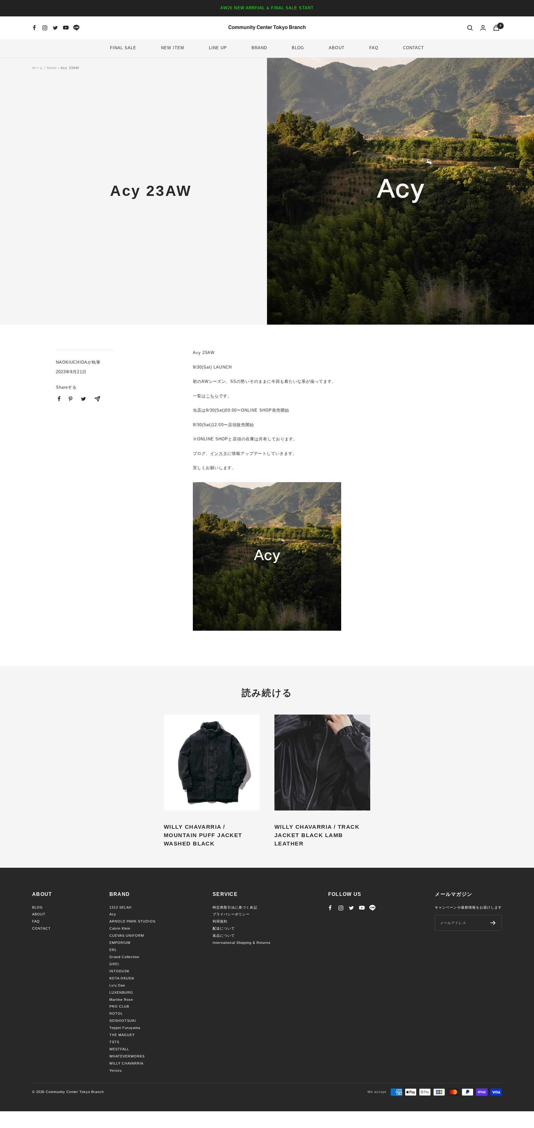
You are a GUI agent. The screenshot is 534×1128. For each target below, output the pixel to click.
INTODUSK (119, 971)
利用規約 (220, 921)
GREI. (114, 964)
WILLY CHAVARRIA (126, 1063)
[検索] (470, 28)
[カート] (496, 28)
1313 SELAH (120, 907)
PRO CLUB (119, 1006)
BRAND (259, 47)
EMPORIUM (119, 942)
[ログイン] (483, 27)
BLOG (298, 47)
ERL (113, 950)
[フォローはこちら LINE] (76, 28)
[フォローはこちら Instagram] (45, 28)
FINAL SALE (123, 47)
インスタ (218, 453)
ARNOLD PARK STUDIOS (132, 921)
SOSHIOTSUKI (122, 1020)
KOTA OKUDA (121, 978)
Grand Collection (124, 957)
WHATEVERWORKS (127, 1056)
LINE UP (218, 47)
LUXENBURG (121, 992)
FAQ (373, 47)
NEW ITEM (172, 47)
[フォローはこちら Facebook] (34, 28)
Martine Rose (121, 999)
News (52, 68)
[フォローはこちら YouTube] (66, 28)
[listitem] (59, 398)
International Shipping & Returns (242, 942)
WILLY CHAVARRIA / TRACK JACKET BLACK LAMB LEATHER (316, 835)
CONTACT (413, 47)
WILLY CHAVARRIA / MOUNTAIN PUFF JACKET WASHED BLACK (203, 835)
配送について (224, 928)
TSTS (114, 1042)
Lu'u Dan (117, 985)
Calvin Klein (119, 928)
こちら (212, 396)
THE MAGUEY (122, 1035)
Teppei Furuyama (125, 1028)
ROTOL (116, 1013)
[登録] (493, 923)
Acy (112, 914)
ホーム (37, 68)
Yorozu (115, 1070)
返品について (224, 935)
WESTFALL (119, 1049)
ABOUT (336, 47)
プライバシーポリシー (231, 914)
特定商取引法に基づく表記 (235, 907)
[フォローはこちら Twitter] (55, 28)
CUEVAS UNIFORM (126, 935)
